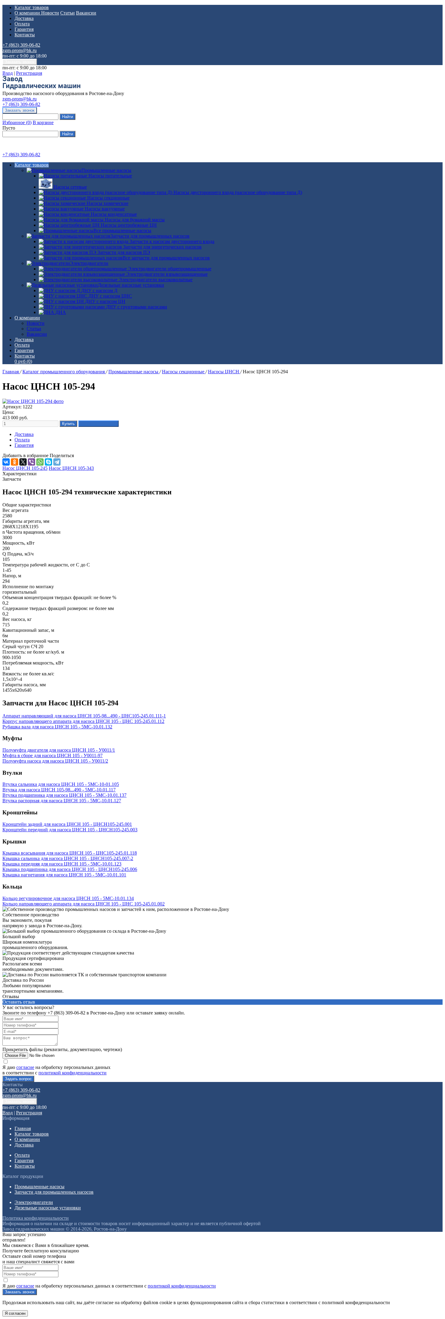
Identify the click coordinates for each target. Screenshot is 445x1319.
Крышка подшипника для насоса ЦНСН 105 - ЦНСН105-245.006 (69, 869)
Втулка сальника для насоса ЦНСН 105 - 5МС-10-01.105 (60, 784)
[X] (23, 462)
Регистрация (29, 73)
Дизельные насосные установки (131, 285)
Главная (11, 371)
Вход (7, 73)
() (16, 122)
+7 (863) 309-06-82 (21, 45)
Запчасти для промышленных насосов (150, 236)
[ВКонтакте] (6, 462)
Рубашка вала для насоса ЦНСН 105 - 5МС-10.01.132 (57, 726)
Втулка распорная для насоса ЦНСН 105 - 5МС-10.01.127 (61, 800)
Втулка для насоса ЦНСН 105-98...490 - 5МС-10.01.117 (59, 789)
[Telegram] (57, 462)
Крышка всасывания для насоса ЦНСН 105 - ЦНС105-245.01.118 (69, 853)
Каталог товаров (32, 7)
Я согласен (15, 1313)
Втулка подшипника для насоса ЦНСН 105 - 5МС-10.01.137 (64, 795)
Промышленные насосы (106, 170)
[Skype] (48, 462)
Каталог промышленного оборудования (64, 371)
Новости (50, 12)
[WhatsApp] (40, 462)
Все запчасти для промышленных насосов (166, 257)
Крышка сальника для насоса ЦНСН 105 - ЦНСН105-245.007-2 (67, 858)
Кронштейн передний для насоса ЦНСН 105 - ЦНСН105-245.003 (69, 829)
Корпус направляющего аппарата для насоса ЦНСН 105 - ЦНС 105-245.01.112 (83, 721)
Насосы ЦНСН (224, 371)
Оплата (22, 23)
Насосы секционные (184, 371)
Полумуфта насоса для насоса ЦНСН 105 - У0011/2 (55, 760)
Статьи (67, 12)
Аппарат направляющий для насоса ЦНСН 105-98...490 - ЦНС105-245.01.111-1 (84, 715)
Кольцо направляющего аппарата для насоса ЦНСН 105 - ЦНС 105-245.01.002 (83, 903)
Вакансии (86, 12)
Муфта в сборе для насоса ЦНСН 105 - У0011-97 (52, 755)
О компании (28, 12)
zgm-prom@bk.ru (19, 50)
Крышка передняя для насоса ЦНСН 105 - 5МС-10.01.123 (61, 863)
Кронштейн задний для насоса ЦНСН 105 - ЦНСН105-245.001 (67, 824)
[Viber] (31, 462)
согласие (25, 1067)
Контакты (25, 34)
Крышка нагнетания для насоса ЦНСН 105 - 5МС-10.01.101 (64, 874)
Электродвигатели (89, 263)
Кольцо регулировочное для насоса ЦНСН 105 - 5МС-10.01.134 (68, 898)
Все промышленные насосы (122, 230)
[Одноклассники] (14, 462)
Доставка (24, 18)
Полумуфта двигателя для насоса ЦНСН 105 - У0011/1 (58, 750)
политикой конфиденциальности (72, 1072)
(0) (23, 361)
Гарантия (24, 29)
